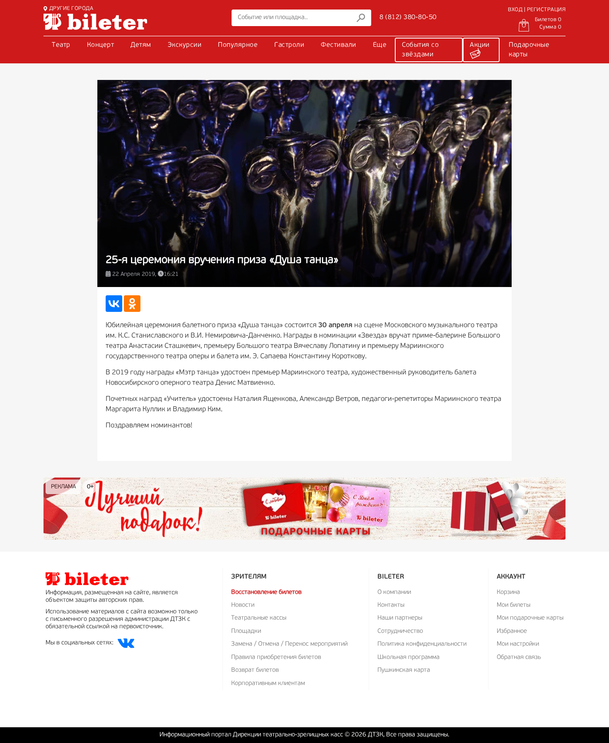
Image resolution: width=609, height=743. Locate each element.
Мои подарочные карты (530, 618)
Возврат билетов (255, 670)
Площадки (246, 631)
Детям (140, 45)
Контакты (390, 605)
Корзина (508, 592)
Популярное (238, 45)
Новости (242, 605)
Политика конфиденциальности (421, 644)
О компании (394, 592)
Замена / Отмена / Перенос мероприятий (289, 644)
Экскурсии (185, 45)
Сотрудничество (400, 631)
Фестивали (338, 45)
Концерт (100, 45)
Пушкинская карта (403, 670)
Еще (380, 45)
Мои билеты (513, 605)
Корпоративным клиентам (268, 683)
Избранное (512, 631)
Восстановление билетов (266, 592)
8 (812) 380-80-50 (408, 17)
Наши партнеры (399, 618)
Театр (61, 45)
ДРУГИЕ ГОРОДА (71, 8)
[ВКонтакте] (114, 303)
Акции (480, 45)
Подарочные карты (529, 50)
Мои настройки (518, 644)
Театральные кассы (258, 618)
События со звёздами (420, 50)
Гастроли (289, 45)
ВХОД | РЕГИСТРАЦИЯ (537, 9)
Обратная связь (519, 657)
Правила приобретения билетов (276, 657)
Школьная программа (408, 657)
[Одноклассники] (132, 303)
